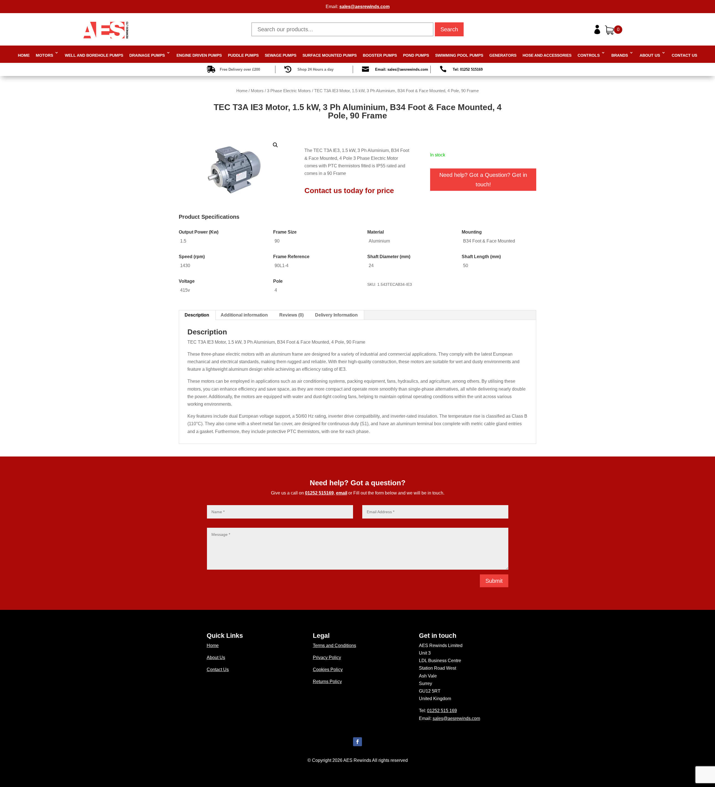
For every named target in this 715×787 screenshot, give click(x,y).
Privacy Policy (327, 657)
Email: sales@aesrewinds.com (401, 69)
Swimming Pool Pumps (459, 55)
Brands (619, 55)
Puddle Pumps (243, 55)
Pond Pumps (416, 55)
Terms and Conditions (334, 645)
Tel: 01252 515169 (468, 69)
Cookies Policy (328, 669)
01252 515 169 (442, 710)
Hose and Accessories (547, 55)
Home (24, 55)
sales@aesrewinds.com (364, 6)
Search (449, 29)
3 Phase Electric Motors (289, 91)
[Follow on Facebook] (357, 741)
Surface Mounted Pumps (329, 55)
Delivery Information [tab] (336, 315)
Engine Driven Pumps (199, 55)
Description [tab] (197, 315)
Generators (502, 55)
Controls (589, 55)
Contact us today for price (349, 190)
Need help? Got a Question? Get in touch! (483, 179)
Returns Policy (327, 681)
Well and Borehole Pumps (94, 55)
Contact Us (684, 55)
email (341, 493)
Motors (44, 55)
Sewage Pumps (280, 55)
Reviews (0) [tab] (291, 315)
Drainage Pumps (147, 55)
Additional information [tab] (244, 315)
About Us (650, 55)
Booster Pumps (380, 55)
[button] (275, 145)
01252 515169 (319, 493)
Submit (494, 581)
